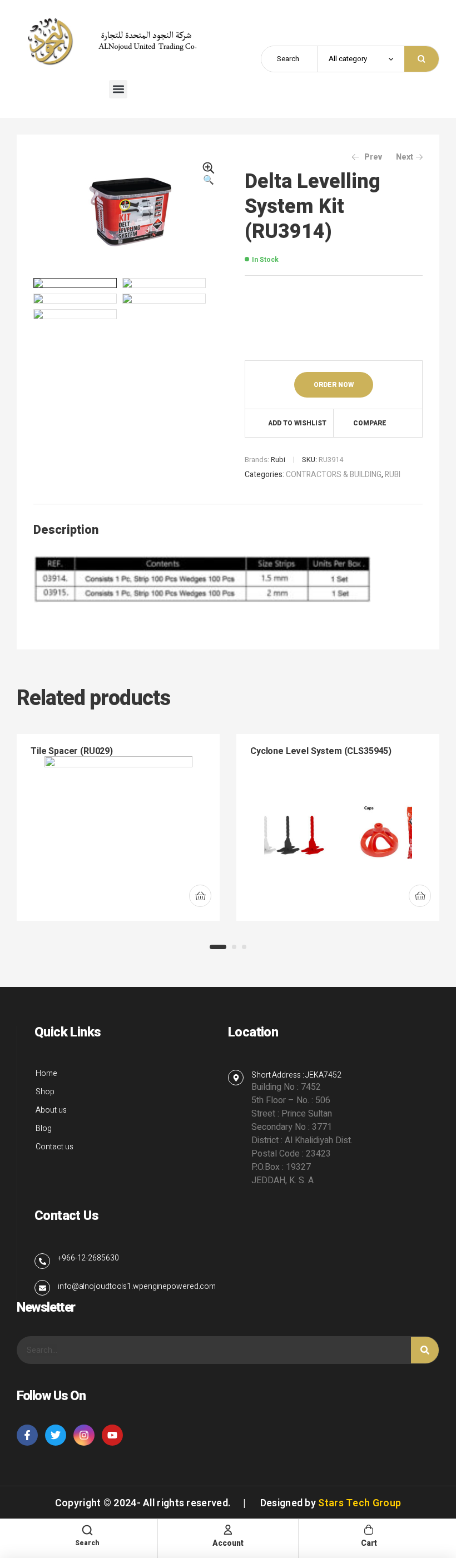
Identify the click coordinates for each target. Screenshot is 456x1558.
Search (421, 59)
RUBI (392, 474)
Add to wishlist (297, 423)
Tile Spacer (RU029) (72, 751)
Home (46, 1073)
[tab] (66, 530)
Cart (369, 1543)
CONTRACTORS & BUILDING (333, 474)
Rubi (278, 459)
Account (228, 1543)
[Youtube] (112, 1435)
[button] (118, 89)
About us (51, 1110)
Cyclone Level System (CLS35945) (320, 751)
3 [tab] (244, 947)
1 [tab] (218, 947)
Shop (45, 1092)
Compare (369, 423)
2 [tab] (234, 947)
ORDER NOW (334, 385)
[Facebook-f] (27, 1435)
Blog (44, 1128)
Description (66, 530)
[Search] (425, 1350)
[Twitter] (55, 1435)
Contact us (54, 1147)
